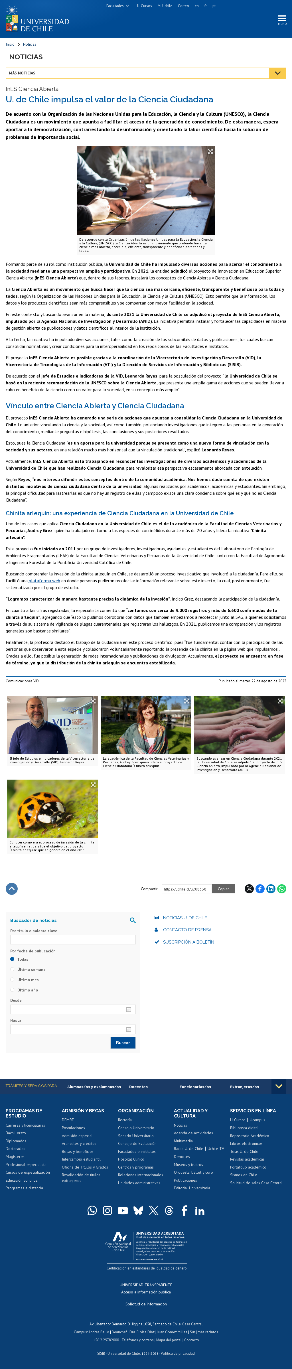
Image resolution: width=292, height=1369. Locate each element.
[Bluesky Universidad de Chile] (138, 1210)
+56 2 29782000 (106, 1340)
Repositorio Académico (249, 1135)
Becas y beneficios (78, 1151)
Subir (12, 889)
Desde (16, 1000)
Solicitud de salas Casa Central (256, 1182)
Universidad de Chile (124, 1353)
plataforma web (44, 580)
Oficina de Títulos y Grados (85, 1167)
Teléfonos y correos (137, 1340)
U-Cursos (144, 5)
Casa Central (192, 1324)
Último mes (27, 979)
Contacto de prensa (187, 929)
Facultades (115, 5)
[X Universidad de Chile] (154, 1210)
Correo (183, 5)
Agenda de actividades (193, 1132)
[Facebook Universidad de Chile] (184, 1210)
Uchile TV (216, 1148)
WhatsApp (281, 888)
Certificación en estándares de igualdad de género (147, 1268)
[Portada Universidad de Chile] (40, 17)
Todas (22, 959)
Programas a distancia (24, 1187)
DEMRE (68, 1119)
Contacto (191, 1340)
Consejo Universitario (136, 1127)
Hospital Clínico (131, 1159)
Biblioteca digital (244, 1127)
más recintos (208, 1332)
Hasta (15, 1020)
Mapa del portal (169, 1340)
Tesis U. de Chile (244, 1151)
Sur (192, 1332)
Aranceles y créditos (79, 1143)
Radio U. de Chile (188, 1148)
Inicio (10, 44)
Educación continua (22, 1180)
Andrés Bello (98, 1332)
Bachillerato (16, 1132)
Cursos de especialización (28, 1172)
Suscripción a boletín (188, 942)
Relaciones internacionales (140, 1174)
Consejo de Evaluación (137, 1143)
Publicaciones (185, 1180)
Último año (27, 990)
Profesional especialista (26, 1164)
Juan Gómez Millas (172, 1332)
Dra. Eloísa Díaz (142, 1332)
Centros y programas (136, 1167)
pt (214, 5)
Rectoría (125, 1119)
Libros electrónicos (246, 1143)
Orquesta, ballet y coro (193, 1172)
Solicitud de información (146, 1304)
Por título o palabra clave (33, 930)
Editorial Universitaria (192, 1187)
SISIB (101, 1353)
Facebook (260, 888)
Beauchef (119, 1332)
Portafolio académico (248, 1167)
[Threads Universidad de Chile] (169, 1210)
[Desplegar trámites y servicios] (278, 1086)
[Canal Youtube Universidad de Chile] (123, 1210)
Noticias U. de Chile (185, 917)
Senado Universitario (136, 1135)
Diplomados (16, 1140)
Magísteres (15, 1156)
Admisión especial (77, 1135)
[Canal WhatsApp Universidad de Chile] (92, 1210)
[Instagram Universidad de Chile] (107, 1210)
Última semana (31, 969)
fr (205, 5)
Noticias (29, 44)
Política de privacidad (178, 1353)
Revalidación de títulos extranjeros (81, 1177)
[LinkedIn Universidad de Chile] (200, 1210)
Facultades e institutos (137, 1151)
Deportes (182, 1156)
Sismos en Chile (243, 1174)
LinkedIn (270, 888)
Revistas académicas (247, 1159)
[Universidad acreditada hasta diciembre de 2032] (146, 1245)
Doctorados (15, 1148)
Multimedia (183, 1140)
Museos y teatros (188, 1164)
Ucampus (257, 1119)
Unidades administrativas (139, 1182)
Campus (80, 1332)
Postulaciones (73, 1127)
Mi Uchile (165, 5)
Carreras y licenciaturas (25, 1125)
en (197, 5)
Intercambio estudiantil (81, 1159)
